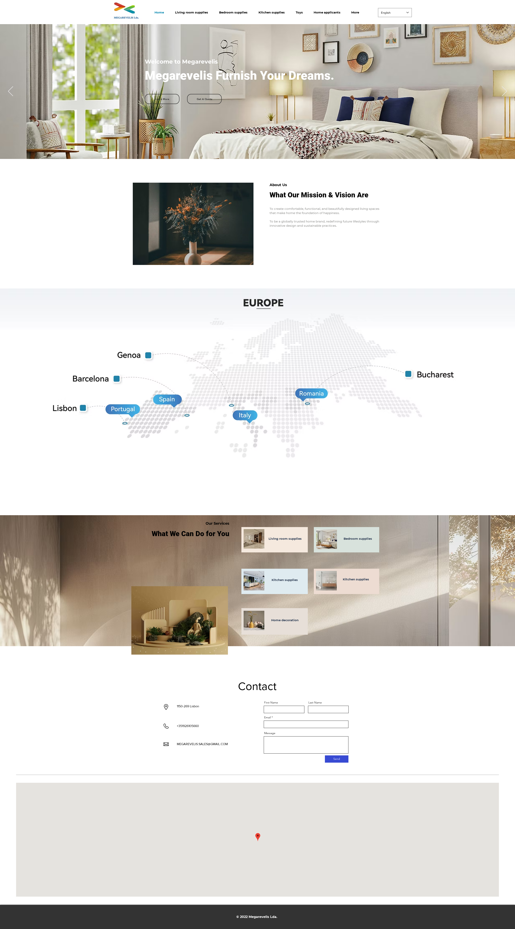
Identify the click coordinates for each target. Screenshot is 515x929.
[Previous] (10, 91)
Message (269, 733)
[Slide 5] (261, 148)
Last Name (315, 702)
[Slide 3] (253, 148)
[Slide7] (268, 148)
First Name (271, 702)
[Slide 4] (257, 148)
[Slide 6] (264, 148)
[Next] (504, 91)
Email (267, 717)
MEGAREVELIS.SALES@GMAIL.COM (202, 744)
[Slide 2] (250, 148)
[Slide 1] (246, 148)
